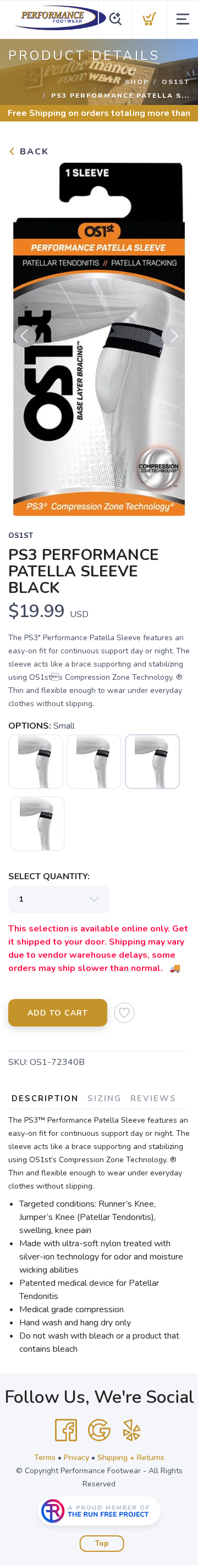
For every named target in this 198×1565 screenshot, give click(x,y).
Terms (45, 1457)
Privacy (76, 1457)
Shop (137, 81)
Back (32, 152)
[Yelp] (132, 1430)
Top (102, 1544)
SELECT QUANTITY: (49, 876)
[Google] (99, 1430)
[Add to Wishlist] (124, 1012)
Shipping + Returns (130, 1457)
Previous (25, 336)
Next (173, 336)
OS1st (176, 81)
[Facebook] (66, 1430)
